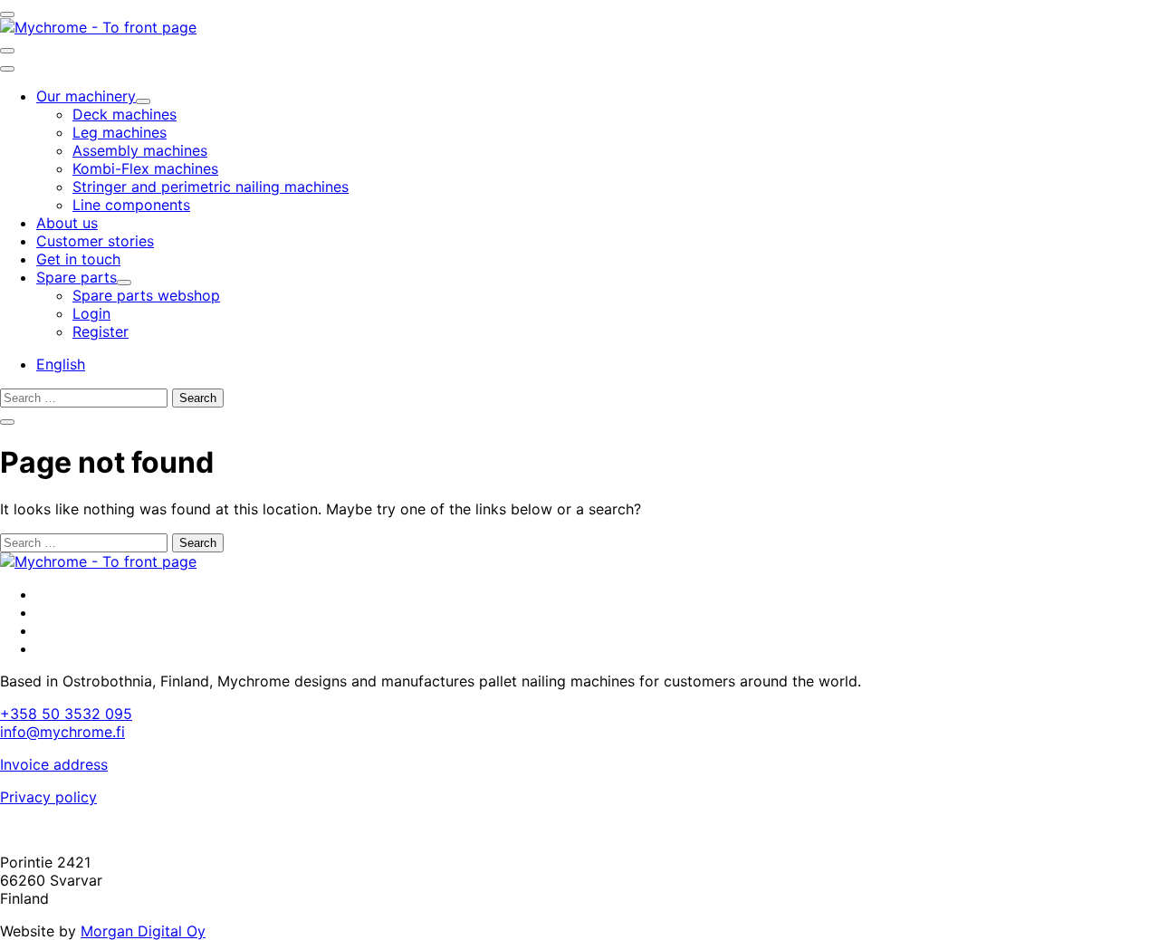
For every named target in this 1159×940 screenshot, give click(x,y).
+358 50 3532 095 (66, 714)
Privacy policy (48, 797)
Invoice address (54, 764)
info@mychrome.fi (62, 732)
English (60, 364)
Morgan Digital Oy (143, 931)
